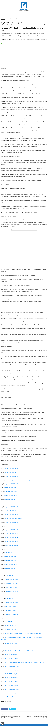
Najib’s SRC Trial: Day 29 (12, 572)
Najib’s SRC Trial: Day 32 (10, 560)
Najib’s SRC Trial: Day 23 (12, 595)
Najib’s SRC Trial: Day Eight (12, 670)
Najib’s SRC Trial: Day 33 (10, 556)
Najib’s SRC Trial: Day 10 (11, 658)
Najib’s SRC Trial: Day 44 (11, 514)
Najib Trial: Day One (9, 696)
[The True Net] (24, 6)
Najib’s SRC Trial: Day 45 (11, 510)
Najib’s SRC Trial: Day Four (12, 685)
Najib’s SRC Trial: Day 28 (12, 575)
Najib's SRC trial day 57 (8, 701)
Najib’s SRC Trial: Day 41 (11, 526)
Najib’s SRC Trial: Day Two (11, 693)
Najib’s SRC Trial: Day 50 (10, 491)
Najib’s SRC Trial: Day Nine (12, 666)
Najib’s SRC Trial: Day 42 (11, 522)
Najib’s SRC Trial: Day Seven (12, 673)
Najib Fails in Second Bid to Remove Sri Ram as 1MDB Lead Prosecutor (23, 633)
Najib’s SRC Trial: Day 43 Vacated (13, 518)
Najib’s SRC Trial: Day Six (11, 677)
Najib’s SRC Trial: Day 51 (10, 487)
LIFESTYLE (30, 14)
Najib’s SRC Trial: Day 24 (12, 591)
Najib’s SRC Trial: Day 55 (11, 472)
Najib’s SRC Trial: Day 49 (10, 495)
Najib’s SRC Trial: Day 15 (11, 625)
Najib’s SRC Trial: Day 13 (11, 643)
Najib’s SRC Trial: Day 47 (10, 503)
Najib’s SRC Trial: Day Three (12, 689)
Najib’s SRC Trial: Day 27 (12, 579)
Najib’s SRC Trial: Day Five (11, 681)
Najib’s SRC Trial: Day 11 (11, 654)
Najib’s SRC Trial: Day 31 (10, 564)
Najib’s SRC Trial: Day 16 (11, 621)
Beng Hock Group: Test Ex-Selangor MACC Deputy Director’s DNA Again (37, 717)
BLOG (35, 14)
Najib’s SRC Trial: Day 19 (11, 610)
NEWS (17, 14)
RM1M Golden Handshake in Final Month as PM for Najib (19, 650)
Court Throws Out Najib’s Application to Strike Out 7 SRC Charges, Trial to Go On (25, 662)
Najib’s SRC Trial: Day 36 (11, 545)
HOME (8, 14)
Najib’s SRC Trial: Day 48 (10, 499)
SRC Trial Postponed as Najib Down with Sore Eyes (18, 480)
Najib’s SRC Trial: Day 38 (11, 537)
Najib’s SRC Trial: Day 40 (11, 529)
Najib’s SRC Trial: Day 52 (11, 484)
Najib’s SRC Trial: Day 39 (11, 533)
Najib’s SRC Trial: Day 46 (11, 506)
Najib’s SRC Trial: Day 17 (11, 618)
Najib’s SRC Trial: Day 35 (11, 549)
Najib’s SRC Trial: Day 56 (11, 468)
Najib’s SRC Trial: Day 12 (11, 647)
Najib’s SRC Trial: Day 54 (11, 476)
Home (2, 18)
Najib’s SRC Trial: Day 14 (11, 629)
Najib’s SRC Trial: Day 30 (10, 568)
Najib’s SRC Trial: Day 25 (12, 587)
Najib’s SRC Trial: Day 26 (12, 583)
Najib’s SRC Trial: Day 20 (11, 606)
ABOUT (38, 14)
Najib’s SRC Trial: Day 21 (12, 602)
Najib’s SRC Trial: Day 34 (10, 552)
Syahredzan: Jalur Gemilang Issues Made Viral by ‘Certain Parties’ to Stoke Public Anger (11, 717)
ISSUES (20, 14)
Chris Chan (4, 24)
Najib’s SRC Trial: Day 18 (11, 614)
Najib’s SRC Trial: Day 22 (11, 598)
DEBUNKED (13, 14)
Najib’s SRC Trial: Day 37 (11, 541)
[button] (45, 14)
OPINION (24, 14)
